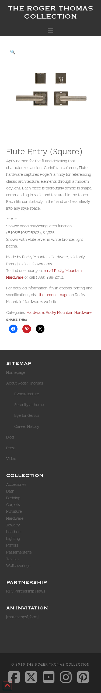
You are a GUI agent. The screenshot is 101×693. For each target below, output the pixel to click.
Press (10, 448)
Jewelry (13, 525)
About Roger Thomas (24, 383)
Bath (10, 491)
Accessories (16, 484)
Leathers (13, 531)
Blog (10, 437)
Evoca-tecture (26, 394)
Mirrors (12, 545)
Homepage (15, 372)
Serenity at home (29, 404)
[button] (50, 30)
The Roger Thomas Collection (50, 12)
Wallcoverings (18, 565)
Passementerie (19, 552)
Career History (26, 426)
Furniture (14, 511)
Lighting (13, 538)
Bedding (13, 497)
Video (11, 458)
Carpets (13, 504)
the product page (53, 294)
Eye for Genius (26, 415)
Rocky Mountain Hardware (69, 312)
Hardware (35, 312)
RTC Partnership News (25, 591)
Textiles (12, 558)
